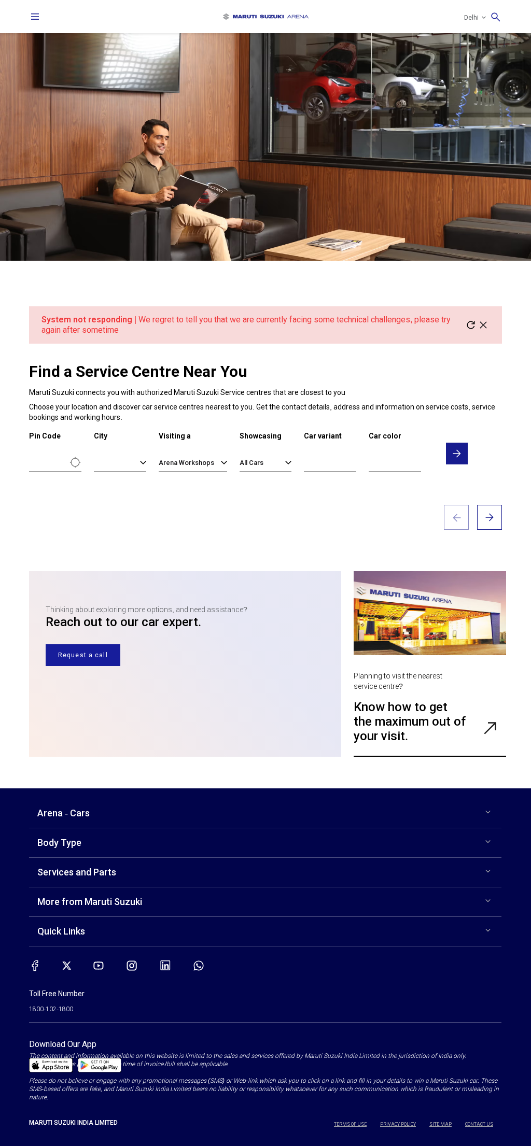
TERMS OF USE (350, 1124)
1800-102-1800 (51, 1009)
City (100, 436)
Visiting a (175, 436)
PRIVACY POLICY (398, 1124)
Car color (385, 436)
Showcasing (261, 436)
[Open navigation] (35, 16)
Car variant (323, 436)
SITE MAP (440, 1124)
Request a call (83, 655)
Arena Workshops (186, 462)
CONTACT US (479, 1124)
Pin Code (45, 436)
